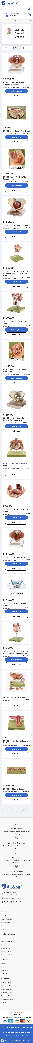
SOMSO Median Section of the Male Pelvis (15, 371)
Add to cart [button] (16, 137)
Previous (7, 810)
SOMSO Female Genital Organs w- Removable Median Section (15, 652)
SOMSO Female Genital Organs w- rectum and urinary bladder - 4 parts (16, 273)
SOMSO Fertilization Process (14, 789)
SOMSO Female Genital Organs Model (15, 510)
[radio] (12, 167)
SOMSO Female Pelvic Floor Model (16, 225)
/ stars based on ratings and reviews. (16, 1032)
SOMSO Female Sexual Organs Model (15, 604)
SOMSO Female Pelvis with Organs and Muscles (13, 84)
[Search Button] (28, 9)
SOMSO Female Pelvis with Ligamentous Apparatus (13, 419)
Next (27, 810)
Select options (16, 91)
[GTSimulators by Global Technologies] (9, 3)
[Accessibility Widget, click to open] (2, 1040)
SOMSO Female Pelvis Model (14, 557)
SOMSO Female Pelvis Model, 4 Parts (15, 465)
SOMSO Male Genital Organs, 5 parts (15, 322)
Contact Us (12, 15)
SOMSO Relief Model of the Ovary (16, 131)
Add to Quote (16, 96)
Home (4, 21)
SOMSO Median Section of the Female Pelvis (15, 178)
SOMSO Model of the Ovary (14, 697)
